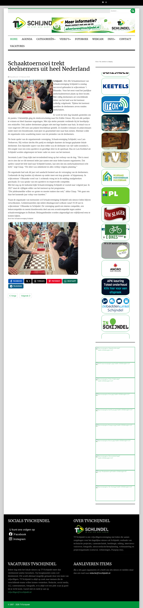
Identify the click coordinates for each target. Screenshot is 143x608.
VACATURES (17, 46)
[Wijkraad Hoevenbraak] (115, 160)
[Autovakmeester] (115, 269)
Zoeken (133, 11)
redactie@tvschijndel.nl (100, 573)
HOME (14, 39)
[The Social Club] (115, 105)
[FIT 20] (115, 233)
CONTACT (125, 39)
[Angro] (115, 251)
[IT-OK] (115, 87)
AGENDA (27, 39)
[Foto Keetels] (115, 324)
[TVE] (115, 141)
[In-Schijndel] (115, 305)
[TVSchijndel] (36, 23)
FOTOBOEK (81, 39)
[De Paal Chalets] (115, 123)
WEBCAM (97, 39)
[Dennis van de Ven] (115, 196)
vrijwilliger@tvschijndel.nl (19, 592)
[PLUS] (115, 178)
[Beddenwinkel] (115, 287)
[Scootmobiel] (115, 214)
